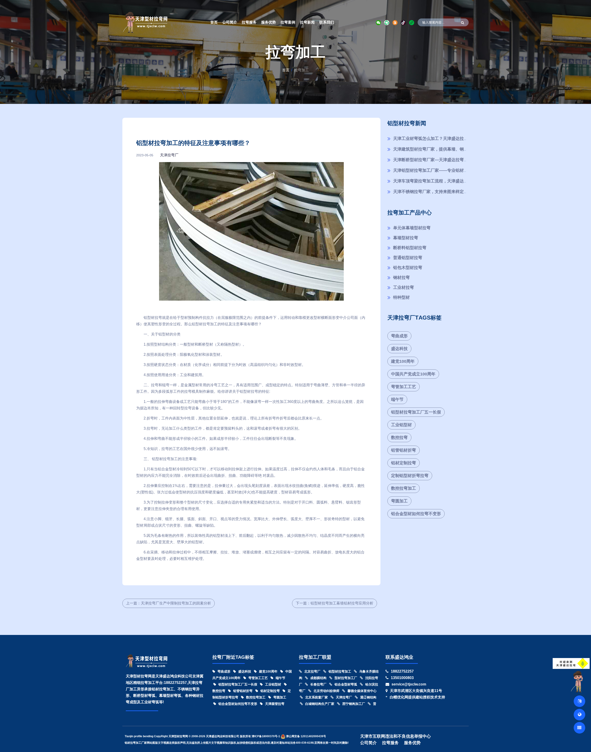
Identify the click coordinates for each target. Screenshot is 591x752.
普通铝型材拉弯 (407, 257)
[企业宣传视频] (578, 681)
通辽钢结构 (368, 697)
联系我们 (326, 22)
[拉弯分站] (579, 727)
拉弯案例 (287, 22)
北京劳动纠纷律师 (326, 691)
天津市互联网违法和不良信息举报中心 (395, 736)
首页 (214, 22)
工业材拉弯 (403, 287)
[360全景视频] (579, 714)
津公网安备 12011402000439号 (305, 736)
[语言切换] (579, 701)
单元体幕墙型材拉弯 (412, 228)
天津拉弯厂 (169, 155)
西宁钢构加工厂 (353, 704)
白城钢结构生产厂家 (319, 704)
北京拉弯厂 (312, 671)
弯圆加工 (399, 501)
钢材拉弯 (401, 277)
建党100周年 (403, 361)
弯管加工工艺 (403, 386)
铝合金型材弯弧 (346, 684)
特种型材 (401, 297)
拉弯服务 (249, 22)
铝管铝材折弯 (403, 450)
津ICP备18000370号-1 (266, 736)
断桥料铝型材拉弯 (409, 247)
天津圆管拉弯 (274, 704)
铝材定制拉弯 (403, 463)
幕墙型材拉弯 (405, 238)
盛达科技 (399, 348)
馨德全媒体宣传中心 (362, 691)
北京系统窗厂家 (316, 697)
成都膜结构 (318, 678)
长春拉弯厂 (318, 684)
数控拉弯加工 (403, 488)
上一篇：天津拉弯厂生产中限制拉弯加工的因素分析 (168, 603)
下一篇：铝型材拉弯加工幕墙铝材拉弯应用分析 (334, 603)
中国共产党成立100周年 (413, 374)
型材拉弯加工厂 (346, 678)
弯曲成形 (399, 336)
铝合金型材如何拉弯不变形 (416, 513)
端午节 (397, 399)
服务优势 (268, 22)
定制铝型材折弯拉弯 (409, 475)
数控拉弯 (399, 437)
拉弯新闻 (307, 22)
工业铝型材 (401, 425)
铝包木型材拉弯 (407, 267)
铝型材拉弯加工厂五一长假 (416, 412)
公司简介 (229, 22)
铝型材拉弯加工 (340, 671)
